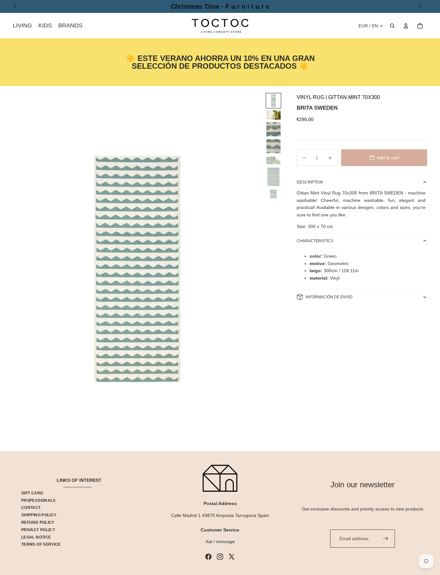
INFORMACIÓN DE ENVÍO (329, 297)
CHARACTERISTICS (315, 241)
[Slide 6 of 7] (273, 177)
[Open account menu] (406, 26)
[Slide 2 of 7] (273, 115)
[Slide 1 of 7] (273, 101)
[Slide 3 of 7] (273, 129)
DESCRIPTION (310, 182)
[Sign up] (385, 538)
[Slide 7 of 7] (273, 194)
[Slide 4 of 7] (273, 146)
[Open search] (392, 26)
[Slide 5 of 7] (273, 160)
